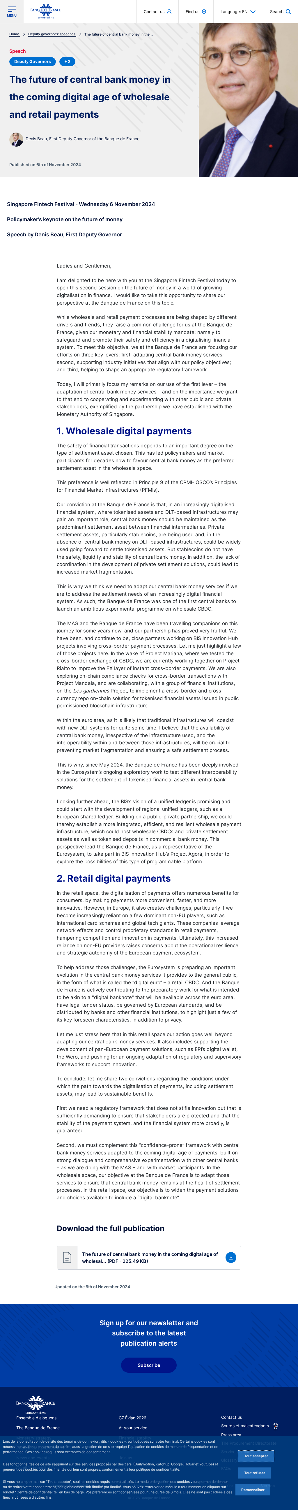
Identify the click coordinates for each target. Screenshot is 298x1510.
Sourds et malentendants (245, 1425)
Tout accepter (256, 1456)
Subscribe (149, 1365)
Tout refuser (254, 1473)
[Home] (35, 1405)
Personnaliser (253, 1490)
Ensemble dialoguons (36, 1417)
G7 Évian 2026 (132, 1417)
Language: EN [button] (234, 11)
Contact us (231, 1417)
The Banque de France (38, 1427)
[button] (280, 11)
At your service (133, 1427)
